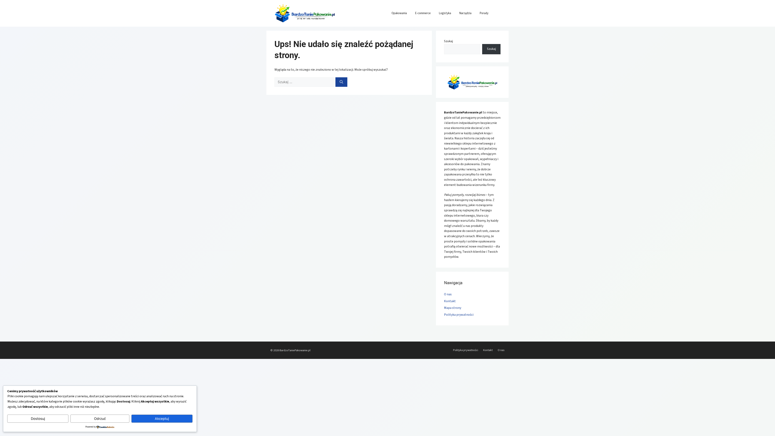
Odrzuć (100, 419)
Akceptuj (162, 419)
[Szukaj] (341, 82)
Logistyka (445, 13)
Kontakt (450, 301)
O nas (448, 294)
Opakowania (399, 13)
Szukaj (448, 41)
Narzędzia (465, 13)
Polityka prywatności (458, 314)
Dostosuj (38, 419)
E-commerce (423, 13)
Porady (484, 13)
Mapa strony (452, 308)
